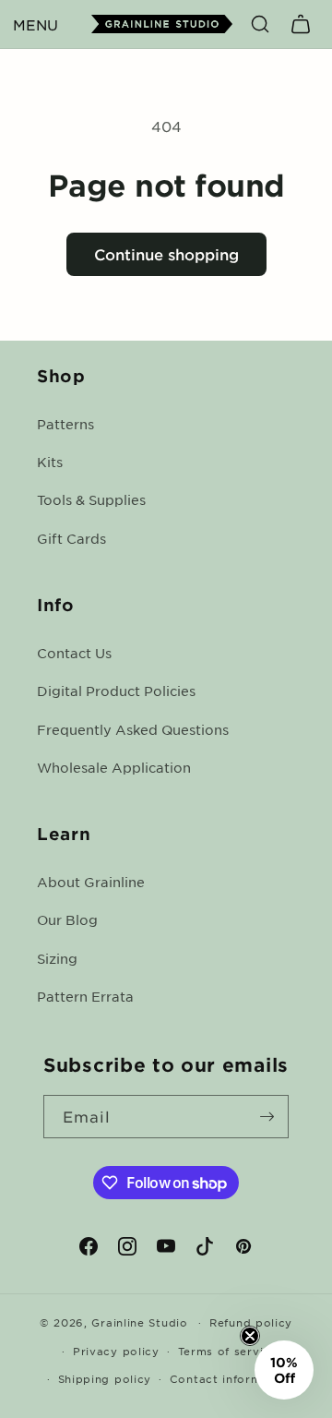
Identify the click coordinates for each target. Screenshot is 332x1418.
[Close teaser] (250, 1336)
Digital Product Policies (116, 690)
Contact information (231, 1378)
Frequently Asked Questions (133, 729)
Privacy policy (116, 1350)
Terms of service (228, 1350)
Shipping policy (105, 1378)
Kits (50, 461)
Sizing (57, 958)
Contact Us (74, 652)
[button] (35, 24)
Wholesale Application (114, 767)
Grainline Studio (139, 1322)
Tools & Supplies (91, 499)
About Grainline (91, 881)
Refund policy (250, 1322)
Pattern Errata (85, 996)
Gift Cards (71, 538)
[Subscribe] (267, 1116)
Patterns (65, 423)
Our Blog (67, 919)
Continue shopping (166, 254)
